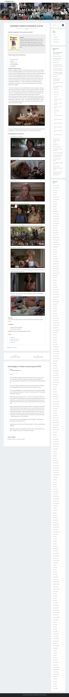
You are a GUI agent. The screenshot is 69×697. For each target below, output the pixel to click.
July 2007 (55, 650)
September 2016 (56, 406)
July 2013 (55, 479)
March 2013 (55, 489)
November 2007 (56, 641)
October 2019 (55, 327)
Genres (55, 113)
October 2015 (55, 427)
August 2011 (55, 534)
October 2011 (55, 529)
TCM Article (13, 342)
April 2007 (55, 657)
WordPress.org (56, 41)
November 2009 (56, 584)
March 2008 (55, 631)
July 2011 (55, 536)
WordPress (37, 694)
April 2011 (55, 543)
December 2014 (56, 444)
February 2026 (55, 185)
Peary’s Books (58, 152)
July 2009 (55, 593)
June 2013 (55, 482)
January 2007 (55, 664)
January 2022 (55, 263)
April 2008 (55, 629)
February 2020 (55, 318)
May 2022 (55, 254)
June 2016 (55, 410)
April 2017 (55, 391)
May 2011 (55, 541)
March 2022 (55, 258)
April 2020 (55, 313)
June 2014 (55, 453)
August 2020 (55, 304)
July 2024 (55, 201)
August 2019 (55, 332)
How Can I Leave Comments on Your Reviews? (56, 140)
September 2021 (56, 273)
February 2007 (55, 662)
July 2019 (55, 334)
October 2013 (55, 472)
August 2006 (55, 676)
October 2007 (55, 643)
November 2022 (56, 239)
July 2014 (55, 451)
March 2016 (55, 415)
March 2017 (55, 394)
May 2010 (55, 569)
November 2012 (56, 498)
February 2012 (55, 520)
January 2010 (55, 579)
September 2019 (56, 330)
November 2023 (56, 218)
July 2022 (55, 249)
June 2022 (55, 251)
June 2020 (55, 308)
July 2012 (55, 508)
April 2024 (55, 209)
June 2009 (55, 595)
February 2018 (55, 370)
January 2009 (55, 607)
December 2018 (56, 351)
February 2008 (55, 633)
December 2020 (56, 294)
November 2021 (56, 268)
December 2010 (56, 553)
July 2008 (55, 622)
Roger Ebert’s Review (15, 339)
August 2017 (55, 384)
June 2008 (55, 624)
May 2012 (55, 512)
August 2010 (55, 562)
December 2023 (56, 216)
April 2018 (55, 365)
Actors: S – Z (56, 96)
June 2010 (55, 567)
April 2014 (55, 458)
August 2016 (55, 408)
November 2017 (56, 377)
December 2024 (56, 197)
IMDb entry (13, 337)
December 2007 (56, 638)
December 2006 (56, 667)
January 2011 (55, 550)
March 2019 (55, 344)
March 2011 (55, 546)
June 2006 (55, 681)
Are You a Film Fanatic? (57, 56)
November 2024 (56, 199)
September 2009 (56, 588)
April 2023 (55, 228)
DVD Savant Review (14, 340)
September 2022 (56, 244)
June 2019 (55, 337)
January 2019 (55, 349)
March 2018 (55, 368)
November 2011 (56, 527)
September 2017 (56, 382)
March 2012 (55, 517)
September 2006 (56, 674)
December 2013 (56, 467)
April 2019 (55, 341)
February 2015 (55, 439)
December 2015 (56, 422)
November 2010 (56, 555)
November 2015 (56, 425)
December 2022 (56, 237)
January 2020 (55, 320)
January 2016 (55, 420)
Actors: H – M (56, 92)
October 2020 (55, 299)
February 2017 (55, 396)
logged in (15, 439)
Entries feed (55, 37)
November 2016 (56, 401)
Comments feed (56, 39)
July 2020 (55, 306)
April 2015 (55, 436)
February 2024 (55, 211)
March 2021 (55, 287)
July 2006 (55, 679)
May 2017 (55, 389)
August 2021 (55, 275)
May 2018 (55, 363)
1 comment (34, 28)
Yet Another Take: (57, 173)
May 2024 (55, 206)
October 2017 (55, 379)
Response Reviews (13, 347)
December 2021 (56, 266)
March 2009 (55, 603)
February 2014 (55, 463)
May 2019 (55, 339)
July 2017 (55, 387)
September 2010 (56, 560)
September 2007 (56, 645)
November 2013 (56, 470)
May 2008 (55, 626)
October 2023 (55, 220)
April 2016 (55, 413)
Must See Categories (57, 146)
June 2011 (55, 538)
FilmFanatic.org (9, 1)
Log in (54, 34)
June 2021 (55, 280)
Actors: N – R (56, 94)
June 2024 (55, 204)
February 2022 (55, 261)
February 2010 (55, 576)
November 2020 (56, 296)
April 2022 (55, 256)
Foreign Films (56, 110)
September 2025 (56, 187)
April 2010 (55, 572)
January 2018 (55, 372)
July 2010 (55, 565)
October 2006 (55, 671)
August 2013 (55, 477)
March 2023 (55, 230)
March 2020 (55, 315)
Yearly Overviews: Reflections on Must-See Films (57, 168)
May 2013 (55, 484)
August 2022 (55, 247)
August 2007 (55, 648)
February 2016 (55, 417)
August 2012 (55, 505)
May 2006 (55, 683)
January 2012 (55, 522)
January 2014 (55, 465)
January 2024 (55, 213)
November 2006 (56, 669)
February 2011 (55, 548)
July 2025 (55, 190)
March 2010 (55, 574)
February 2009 (55, 605)
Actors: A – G (56, 89)
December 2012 (56, 496)
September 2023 (56, 223)
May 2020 (55, 311)
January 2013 (55, 493)
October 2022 (55, 242)
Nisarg (44, 694)
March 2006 (55, 688)
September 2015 (56, 429)
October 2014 (55, 446)
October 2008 (55, 614)
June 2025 (55, 192)
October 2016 (55, 403)
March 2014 (55, 460)
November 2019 (56, 325)
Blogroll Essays (56, 62)
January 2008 (55, 636)
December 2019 (56, 322)
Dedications (55, 76)
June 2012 (55, 510)
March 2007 (55, 660)
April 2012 (55, 515)
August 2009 (55, 591)
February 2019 (55, 346)
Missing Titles (55, 144)
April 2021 (55, 284)
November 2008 (56, 612)
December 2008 (56, 610)
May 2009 (55, 598)
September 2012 (56, 503)
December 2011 (56, 524)
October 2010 (55, 558)
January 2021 (55, 292)
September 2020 (56, 301)
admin (29, 28)
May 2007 (55, 655)
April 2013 (55, 486)
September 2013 (56, 474)
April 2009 (55, 600)
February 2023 (55, 232)
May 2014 (55, 455)
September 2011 (56, 531)
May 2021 (55, 282)
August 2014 (55, 448)
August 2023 (55, 225)
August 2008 (55, 619)
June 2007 (55, 652)
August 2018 (55, 360)
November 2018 (56, 353)
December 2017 (56, 375)
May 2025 (55, 194)
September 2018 (56, 358)
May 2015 (55, 434)
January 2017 (55, 398)
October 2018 (55, 356)
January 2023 (55, 235)
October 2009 (55, 586)
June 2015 (55, 432)
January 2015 (55, 441)
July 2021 (55, 277)
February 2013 (55, 491)
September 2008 (56, 617)
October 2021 (55, 270)
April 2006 (55, 686)
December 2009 (56, 581)
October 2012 (55, 501)
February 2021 (55, 289)
